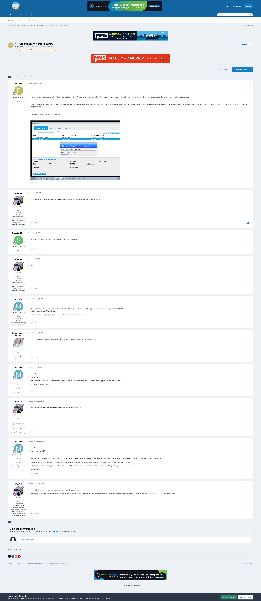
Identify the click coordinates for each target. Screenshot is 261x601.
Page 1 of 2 (28, 77)
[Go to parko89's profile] (11, 45)
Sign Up (248, 6)
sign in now (54, 531)
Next (16, 77)
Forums (11, 20)
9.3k (19, 211)
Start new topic (223, 69)
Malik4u (18, 299)
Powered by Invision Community (130, 590)
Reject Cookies (245, 597)
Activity (21, 15)
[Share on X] (9, 556)
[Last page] (21, 77)
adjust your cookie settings (69, 598)
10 (19, 101)
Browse (12, 15)
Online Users (21, 20)
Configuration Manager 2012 (44, 46)
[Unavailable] (75, 150)
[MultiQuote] (31, 182)
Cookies (137, 585)
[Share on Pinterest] (19, 556)
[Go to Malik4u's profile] (18, 306)
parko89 (20, 46)
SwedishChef (18, 233)
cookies (21, 598)
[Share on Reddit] (16, 556)
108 (19, 317)
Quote (37, 183)
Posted (34, 83)
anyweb (18, 193)
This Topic (242, 15)
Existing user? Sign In (233, 6)
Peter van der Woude (18, 334)
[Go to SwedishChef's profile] (18, 240)
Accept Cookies (229, 597)
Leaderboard (33, 20)
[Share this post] (250, 83)
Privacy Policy (127, 585)
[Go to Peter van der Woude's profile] (18, 342)
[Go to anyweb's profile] (18, 200)
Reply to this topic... (27, 540)
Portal (40, 15)
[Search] (250, 14)
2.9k (19, 353)
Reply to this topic (242, 69)
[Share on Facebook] (12, 556)
